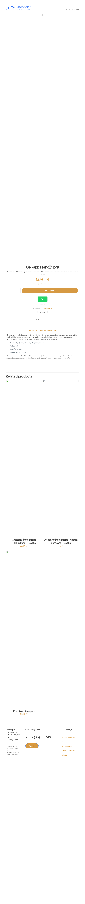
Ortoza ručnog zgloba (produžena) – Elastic (24, 541)
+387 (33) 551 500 (38, 737)
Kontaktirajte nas (68, 737)
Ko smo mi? (66, 742)
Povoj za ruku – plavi (24, 711)
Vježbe (64, 755)
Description (33, 330)
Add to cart (49, 291)
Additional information (48, 330)
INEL (45, 305)
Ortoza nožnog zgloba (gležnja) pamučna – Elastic (61, 541)
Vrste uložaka (67, 746)
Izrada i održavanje (68, 751)
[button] (42, 299)
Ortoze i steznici (46, 308)
